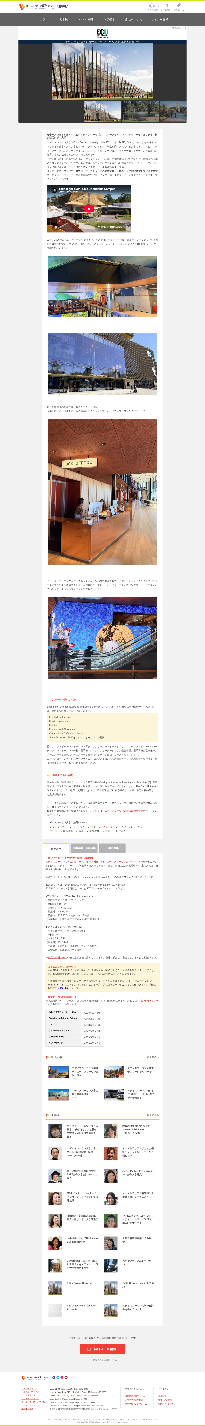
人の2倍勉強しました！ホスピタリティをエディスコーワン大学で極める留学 (82, 1264)
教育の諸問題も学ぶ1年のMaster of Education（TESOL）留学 (136, 1129)
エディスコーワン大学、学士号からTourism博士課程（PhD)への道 (82, 1152)
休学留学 (109, 19)
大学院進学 (112, 848)
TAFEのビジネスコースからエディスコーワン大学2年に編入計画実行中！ (137, 1219)
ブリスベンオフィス (30, 1398)
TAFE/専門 (86, 19)
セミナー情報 (159, 19)
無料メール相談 (105, 1349)
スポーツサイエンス (101, 827)
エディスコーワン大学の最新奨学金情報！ (127, 810)
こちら (110, 758)
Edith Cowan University (80, 1283)
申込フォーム (180, 7)
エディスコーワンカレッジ (121, 861)
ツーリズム (79, 827)
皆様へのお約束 (165, 1400)
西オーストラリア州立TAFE (89, 861)
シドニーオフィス (29, 1388)
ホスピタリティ (58, 827)
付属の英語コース (57, 957)
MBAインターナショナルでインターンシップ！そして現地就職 (82, 1197)
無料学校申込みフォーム (136, 1404)
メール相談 (166, 7)
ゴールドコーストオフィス (33, 1402)
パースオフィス (28, 1395)
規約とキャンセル (166, 1404)
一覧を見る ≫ (152, 1057)
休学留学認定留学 (84, 848)
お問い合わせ (64, 988)
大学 (43, 19)
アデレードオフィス (30, 1405)
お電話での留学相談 (134, 1400)
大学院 (63, 19)
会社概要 (162, 1396)
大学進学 (56, 849)
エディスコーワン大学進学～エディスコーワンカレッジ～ (85, 1072)
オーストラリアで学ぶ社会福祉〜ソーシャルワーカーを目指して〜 (138, 1152)
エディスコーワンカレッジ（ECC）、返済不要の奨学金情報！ (140, 1094)
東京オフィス (27, 1409)
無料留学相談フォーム (135, 1396)
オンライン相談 (152, 7)
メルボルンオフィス (30, 1392)
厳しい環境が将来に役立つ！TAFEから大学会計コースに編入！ (82, 1174)
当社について (134, 19)
